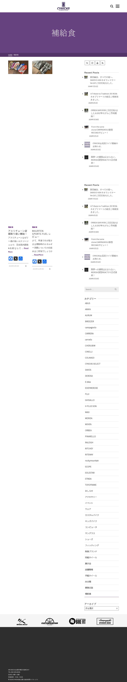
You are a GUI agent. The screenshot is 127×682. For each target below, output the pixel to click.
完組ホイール (91, 557)
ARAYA (88, 309)
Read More (38, 254)
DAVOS (88, 369)
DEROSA (89, 375)
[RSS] (102, 63)
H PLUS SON (91, 406)
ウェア (88, 508)
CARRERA (89, 333)
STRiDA (88, 478)
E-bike (88, 381)
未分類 (88, 581)
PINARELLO (90, 436)
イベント (89, 502)
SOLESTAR (90, 472)
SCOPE (88, 466)
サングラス (90, 533)
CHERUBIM (90, 345)
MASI (87, 412)
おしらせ (89, 490)
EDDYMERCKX (91, 387)
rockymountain (92, 460)
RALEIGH (89, 442)
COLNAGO (89, 357)
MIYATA (88, 424)
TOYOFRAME (90, 484)
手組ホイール (91, 575)
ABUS (87, 303)
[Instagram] (92, 63)
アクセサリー (91, 496)
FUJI (87, 393)
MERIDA (88, 418)
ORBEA (88, 430)
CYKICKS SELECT (92, 363)
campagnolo (90, 327)
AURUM (88, 315)
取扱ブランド (91, 551)
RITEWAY (89, 454)
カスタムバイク (92, 515)
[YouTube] (97, 63)
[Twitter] (87, 63)
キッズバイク (91, 521)
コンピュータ (91, 527)
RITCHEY (89, 448)
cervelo (88, 339)
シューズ (89, 539)
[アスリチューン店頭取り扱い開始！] (18, 67)
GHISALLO (90, 400)
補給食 (10, 227)
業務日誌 (89, 587)
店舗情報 (89, 569)
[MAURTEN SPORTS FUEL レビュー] (42, 67)
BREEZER (89, 321)
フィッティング (92, 545)
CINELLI (89, 351)
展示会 (88, 563)
